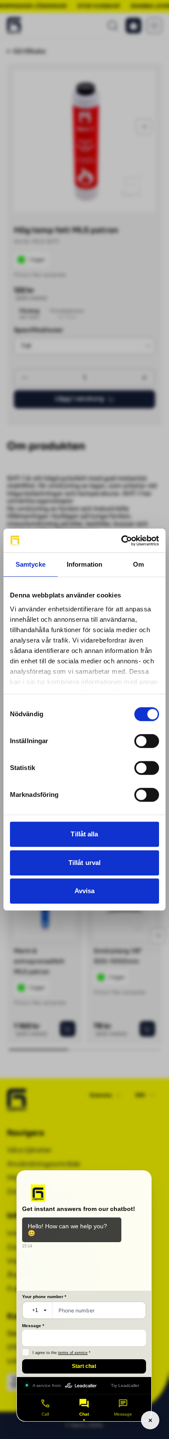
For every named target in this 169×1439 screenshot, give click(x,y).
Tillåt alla (84, 834)
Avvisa (85, 890)
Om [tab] (138, 564)
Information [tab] (84, 564)
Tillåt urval (84, 862)
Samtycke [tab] (31, 564)
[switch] (146, 741)
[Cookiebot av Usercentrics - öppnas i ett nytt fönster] (121, 540)
